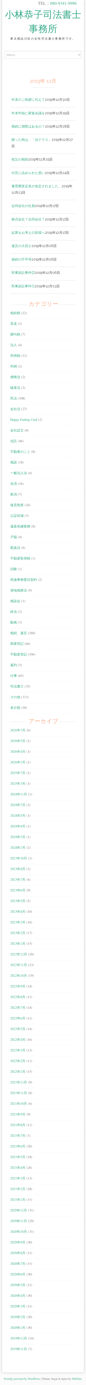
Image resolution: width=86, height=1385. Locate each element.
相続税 (15, 313)
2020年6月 (17, 1274)
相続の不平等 (21, 259)
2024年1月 (17, 847)
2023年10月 (18, 858)
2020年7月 (17, 1263)
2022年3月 (17, 1050)
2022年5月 (17, 1029)
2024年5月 (17, 815)
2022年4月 (17, 1039)
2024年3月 (17, 837)
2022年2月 (17, 1061)
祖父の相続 (19, 159)
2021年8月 (17, 1125)
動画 (13, 622)
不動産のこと (20, 451)
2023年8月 (17, 869)
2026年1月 (17, 762)
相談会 (15, 601)
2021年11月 (18, 1093)
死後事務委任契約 (23, 579)
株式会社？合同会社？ (28, 219)
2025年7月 (17, 772)
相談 (13, 462)
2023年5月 (17, 901)
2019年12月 (18, 1338)
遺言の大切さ (21, 245)
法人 (13, 345)
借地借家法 (18, 590)
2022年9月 (17, 986)
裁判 (13, 665)
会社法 (15, 409)
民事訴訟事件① (23, 286)
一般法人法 (18, 473)
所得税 (15, 355)
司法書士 (17, 686)
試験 (13, 569)
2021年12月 (18, 1082)
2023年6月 (17, 890)
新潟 (13, 494)
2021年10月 (18, 1103)
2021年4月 (17, 1167)
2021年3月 (17, 1178)
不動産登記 (18, 654)
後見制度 (17, 505)
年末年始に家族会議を (28, 113)
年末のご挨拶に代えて (28, 99)
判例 (13, 366)
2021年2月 (17, 1189)
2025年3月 (17, 783)
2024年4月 (17, 826)
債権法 (15, 377)
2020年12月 (18, 1210)
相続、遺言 (18, 633)
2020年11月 (18, 1221)
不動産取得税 (20, 558)
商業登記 (17, 643)
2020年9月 (17, 1242)
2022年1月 (17, 1071)
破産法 (15, 387)
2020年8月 (17, 1253)
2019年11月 (18, 1349)
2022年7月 (17, 1007)
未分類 (15, 707)
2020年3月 (17, 1306)
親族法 (15, 547)
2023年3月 (17, 922)
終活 (13, 611)
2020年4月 (17, 1295)
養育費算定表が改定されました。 (36, 186)
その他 (15, 697)
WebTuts (77, 1378)
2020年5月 (17, 1285)
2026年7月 (17, 730)
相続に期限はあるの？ (28, 126)
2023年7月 (17, 879)
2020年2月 (17, 1317)
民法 (13, 398)
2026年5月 (17, 740)
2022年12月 (18, 954)
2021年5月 (17, 1157)
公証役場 (17, 515)
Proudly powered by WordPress (22, 1378)
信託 (13, 441)
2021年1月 (17, 1199)
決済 (13, 483)
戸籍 (13, 537)
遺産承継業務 (20, 526)
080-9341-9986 (63, 3)
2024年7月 (17, 805)
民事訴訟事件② (23, 272)
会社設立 (17, 430)
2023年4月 (17, 911)
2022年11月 (18, 965)
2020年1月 (17, 1327)
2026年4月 (17, 751)
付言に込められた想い (28, 172)
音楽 (13, 323)
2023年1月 (17, 943)
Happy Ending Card (23, 419)
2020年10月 (18, 1231)
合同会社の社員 (23, 205)
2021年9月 (17, 1114)
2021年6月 (17, 1146)
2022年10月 (18, 975)
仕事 (13, 675)
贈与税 (15, 334)
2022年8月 (17, 997)
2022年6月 (17, 1018)
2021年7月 (17, 1135)
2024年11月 (18, 794)
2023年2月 (17, 933)
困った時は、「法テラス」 (31, 139)
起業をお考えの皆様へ (28, 232)
